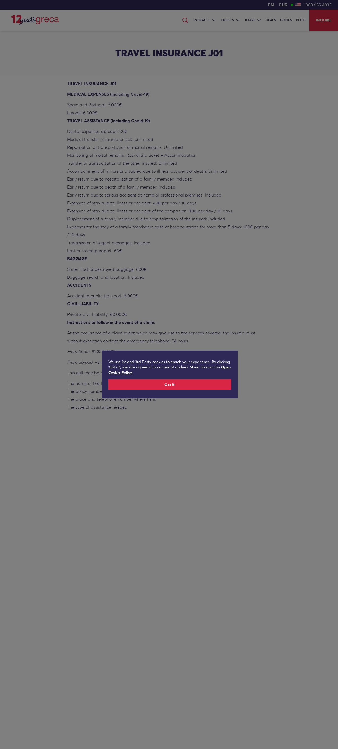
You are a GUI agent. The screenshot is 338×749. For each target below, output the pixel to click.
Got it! (169, 384)
